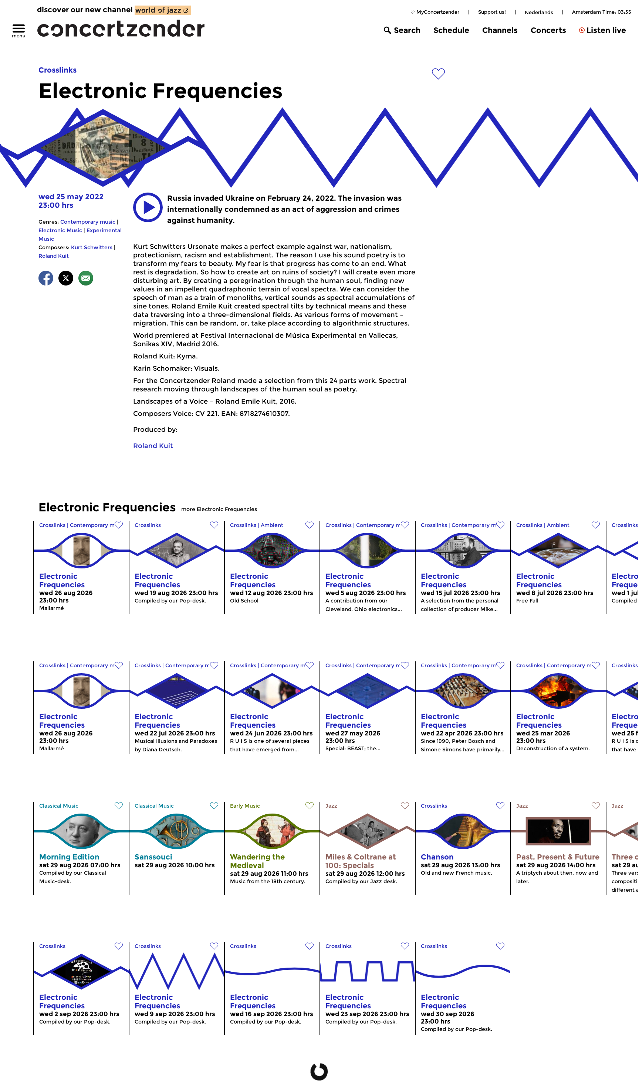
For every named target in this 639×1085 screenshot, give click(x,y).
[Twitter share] (65, 279)
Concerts (548, 30)
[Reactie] (85, 279)
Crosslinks (57, 70)
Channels (500, 30)
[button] (148, 207)
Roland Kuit (53, 256)
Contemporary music (87, 221)
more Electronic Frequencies (219, 509)
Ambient (272, 525)
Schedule (451, 30)
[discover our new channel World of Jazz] (163, 10)
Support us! (492, 12)
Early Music (245, 805)
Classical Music (58, 805)
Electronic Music (60, 230)
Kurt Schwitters (91, 247)
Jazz (331, 805)
